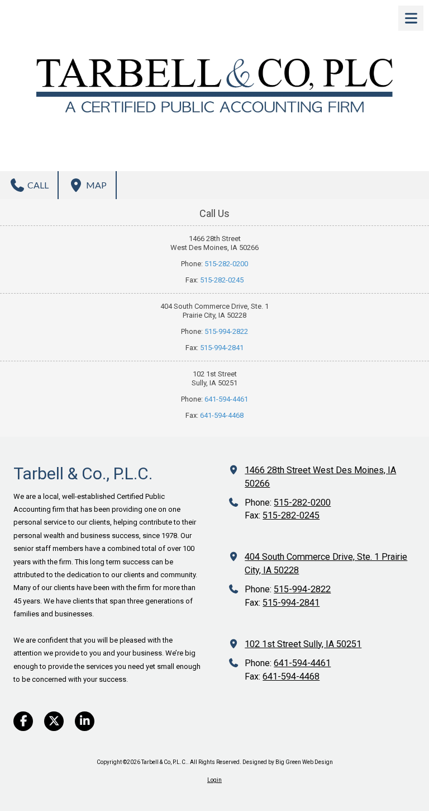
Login (214, 780)
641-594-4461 (226, 399)
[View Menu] (410, 18)
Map (95, 185)
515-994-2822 (226, 331)
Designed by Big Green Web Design (287, 762)
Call (37, 185)
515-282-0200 (226, 264)
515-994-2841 (222, 347)
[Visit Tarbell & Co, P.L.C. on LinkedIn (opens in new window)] (84, 721)
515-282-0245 (222, 280)
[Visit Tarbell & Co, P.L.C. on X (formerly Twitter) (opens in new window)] (54, 721)
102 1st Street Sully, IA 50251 (303, 644)
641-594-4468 (222, 415)
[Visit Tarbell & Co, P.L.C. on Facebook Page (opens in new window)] (23, 721)
